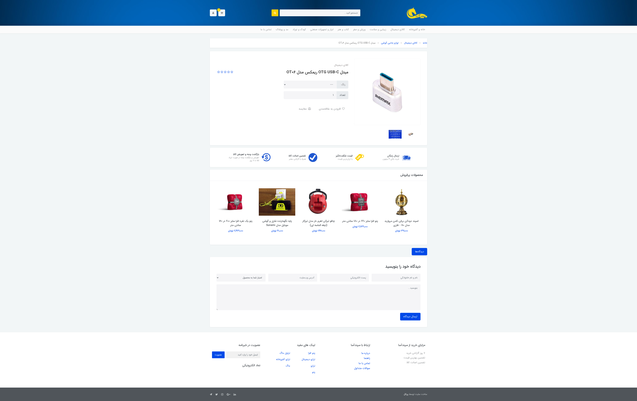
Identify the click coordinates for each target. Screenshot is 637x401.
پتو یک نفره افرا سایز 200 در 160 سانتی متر (235, 223)
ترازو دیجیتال (308, 359)
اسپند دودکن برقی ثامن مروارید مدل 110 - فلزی (401, 223)
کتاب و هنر (343, 29)
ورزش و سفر (359, 29)
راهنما (367, 358)
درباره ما (365, 353)
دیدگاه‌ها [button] (419, 252)
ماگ (288, 366)
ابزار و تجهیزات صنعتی (321, 29)
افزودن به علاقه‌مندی (330, 109)
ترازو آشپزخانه (283, 359)
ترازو (313, 366)
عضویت (218, 355)
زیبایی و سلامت (378, 29)
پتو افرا (311, 353)
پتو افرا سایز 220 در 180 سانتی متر (360, 221)
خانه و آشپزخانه (417, 29)
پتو (313, 372)
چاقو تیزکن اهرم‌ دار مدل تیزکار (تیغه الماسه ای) (318, 223)
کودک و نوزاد (299, 29)
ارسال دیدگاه (410, 316)
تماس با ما (266, 29)
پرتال (406, 394)
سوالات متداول (362, 368)
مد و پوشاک (282, 29)
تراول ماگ (285, 353)
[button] (221, 12)
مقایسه (303, 109)
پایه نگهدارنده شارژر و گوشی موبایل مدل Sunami (277, 223)
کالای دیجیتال (397, 29)
